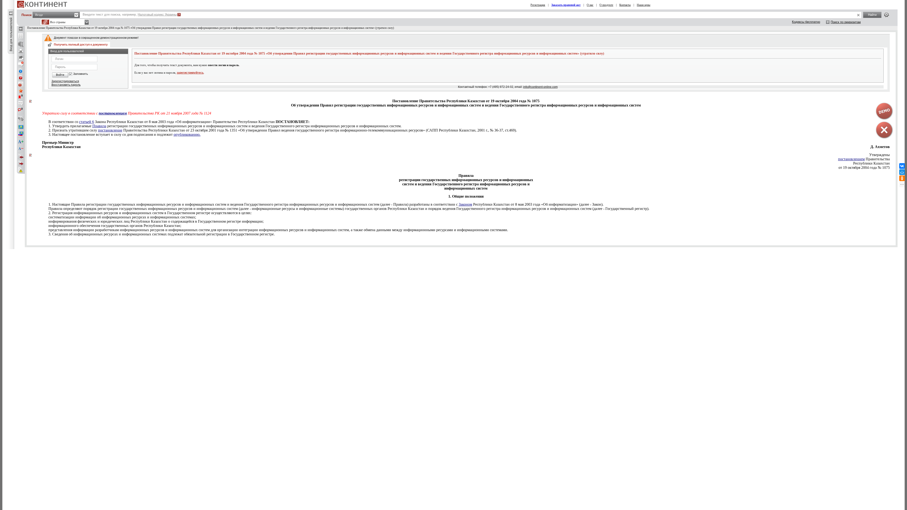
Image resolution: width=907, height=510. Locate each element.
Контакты (625, 5)
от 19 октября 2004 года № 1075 (864, 168)
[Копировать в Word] (21, 57)
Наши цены (643, 5)
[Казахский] (21, 127)
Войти (60, 74)
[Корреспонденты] (21, 157)
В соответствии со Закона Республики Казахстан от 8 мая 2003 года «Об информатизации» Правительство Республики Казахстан (178, 122)
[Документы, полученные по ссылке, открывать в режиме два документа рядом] (21, 36)
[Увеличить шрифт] (21, 142)
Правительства (864, 159)
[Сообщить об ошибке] (21, 170)
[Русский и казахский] (21, 133)
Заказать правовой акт (566, 5)
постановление (110, 130)
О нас (590, 5)
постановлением (851, 159)
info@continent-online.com (540, 87)
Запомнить (80, 74)
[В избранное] (21, 91)
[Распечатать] (21, 51)
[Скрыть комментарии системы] (21, 64)
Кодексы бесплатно (806, 22)
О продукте (606, 5)
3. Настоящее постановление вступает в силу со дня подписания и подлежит (124, 134)
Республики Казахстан (871, 163)
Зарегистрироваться (65, 81)
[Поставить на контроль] (21, 84)
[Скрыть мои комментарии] (21, 104)
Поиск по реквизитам (846, 22)
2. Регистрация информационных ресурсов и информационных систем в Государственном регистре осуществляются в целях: (150, 213)
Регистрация (538, 5)
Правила (99, 126)
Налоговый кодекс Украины (157, 14)
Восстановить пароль (66, 84)
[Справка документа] (21, 77)
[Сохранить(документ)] (21, 44)
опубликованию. (187, 134)
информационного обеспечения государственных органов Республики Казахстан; (114, 226)
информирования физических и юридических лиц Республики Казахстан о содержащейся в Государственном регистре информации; (156, 221)
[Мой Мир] (902, 172)
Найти (872, 15)
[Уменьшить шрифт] (21, 148)
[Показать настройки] (886, 14)
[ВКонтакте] (902, 166)
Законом (465, 204)
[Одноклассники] (902, 178)
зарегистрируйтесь (190, 72)
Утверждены (879, 155)
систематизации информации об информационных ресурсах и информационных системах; (122, 217)
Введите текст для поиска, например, (130, 14)
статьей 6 (86, 122)
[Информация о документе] (21, 71)
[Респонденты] (21, 163)
